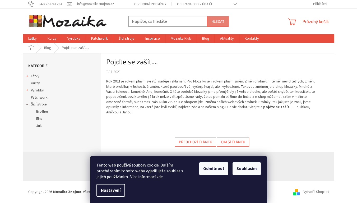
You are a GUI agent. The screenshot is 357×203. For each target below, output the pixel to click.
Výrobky (37, 90)
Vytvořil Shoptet (316, 192)
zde (159, 177)
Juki (39, 125)
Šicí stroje (39, 104)
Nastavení (110, 190)
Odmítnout (213, 169)
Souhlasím (247, 169)
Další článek (233, 142)
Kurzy (35, 83)
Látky (35, 76)
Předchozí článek (195, 142)
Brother (42, 111)
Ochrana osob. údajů (194, 4)
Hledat (217, 21)
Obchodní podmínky (150, 4)
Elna (39, 118)
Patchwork (39, 97)
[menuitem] (32, 38)
